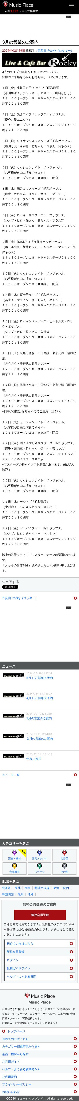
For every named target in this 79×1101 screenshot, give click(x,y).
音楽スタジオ (39, 858)
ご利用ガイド (11, 1061)
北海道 (6, 888)
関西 (66, 888)
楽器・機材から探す (15, 1054)
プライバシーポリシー (17, 1084)
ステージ (40, 871)
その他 (64, 871)
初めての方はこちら (20, 943)
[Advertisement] (39, 26)
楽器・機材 (14, 858)
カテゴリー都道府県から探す (21, 1046)
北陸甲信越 (42, 888)
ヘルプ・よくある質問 (21, 976)
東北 (18, 888)
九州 (21, 894)
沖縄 (30, 894)
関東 (28, 888)
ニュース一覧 (11, 775)
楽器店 (64, 858)
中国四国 (8, 894)
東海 (56, 888)
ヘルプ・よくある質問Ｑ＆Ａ (21, 1069)
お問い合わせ (11, 1092)
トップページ (16, 1031)
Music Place (39, 1002)
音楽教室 (14, 871)
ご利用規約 (9, 1076)
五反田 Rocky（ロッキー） (56, 50)
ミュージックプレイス (18, 4)
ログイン (13, 960)
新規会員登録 (40, 915)
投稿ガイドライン (18, 968)
